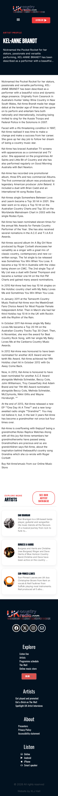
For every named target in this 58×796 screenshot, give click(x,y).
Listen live (24, 653)
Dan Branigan (24, 515)
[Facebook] (16, 628)
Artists (22, 657)
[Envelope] (42, 628)
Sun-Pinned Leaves (26, 573)
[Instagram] (33, 628)
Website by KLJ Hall (29, 791)
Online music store (28, 668)
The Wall (23, 664)
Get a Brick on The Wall (26, 702)
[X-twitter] (25, 628)
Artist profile (12, 32)
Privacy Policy (24, 729)
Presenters (23, 726)
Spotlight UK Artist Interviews (29, 705)
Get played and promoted (26, 698)
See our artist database (43, 498)
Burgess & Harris (26, 544)
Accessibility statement (29, 733)
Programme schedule (29, 661)
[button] (18, 19)
